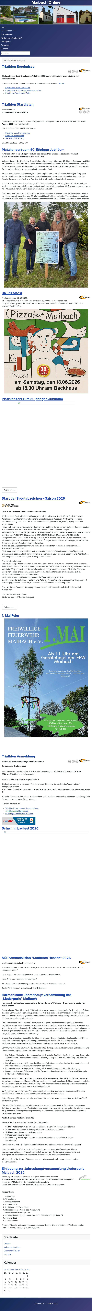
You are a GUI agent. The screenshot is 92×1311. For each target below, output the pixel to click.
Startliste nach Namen (14, 136)
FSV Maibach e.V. (8, 31)
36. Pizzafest (12, 293)
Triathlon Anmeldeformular (16, 811)
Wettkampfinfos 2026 (14, 138)
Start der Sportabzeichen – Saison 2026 (33, 498)
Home (3, 27)
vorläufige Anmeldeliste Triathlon (19, 813)
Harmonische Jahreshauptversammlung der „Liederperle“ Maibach (36, 997)
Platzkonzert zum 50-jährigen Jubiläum (33, 150)
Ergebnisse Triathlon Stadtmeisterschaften (23, 90)
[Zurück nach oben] (89, 1308)
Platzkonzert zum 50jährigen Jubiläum (32, 399)
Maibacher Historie (12, 1251)
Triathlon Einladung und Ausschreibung (21, 808)
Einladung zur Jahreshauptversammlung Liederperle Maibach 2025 (43, 1170)
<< (5, 1269)
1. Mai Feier (10, 615)
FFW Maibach (6, 34)
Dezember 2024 (16, 1269)
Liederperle (5, 41)
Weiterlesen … (9, 490)
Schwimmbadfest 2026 (20, 828)
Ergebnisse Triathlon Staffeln (17, 93)
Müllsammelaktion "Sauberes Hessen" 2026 (36, 958)
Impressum (39, 1303)
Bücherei (4, 49)
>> (28, 1269)
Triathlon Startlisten (18, 104)
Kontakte (7, 1254)
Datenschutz (52, 1303)
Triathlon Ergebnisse (18, 66)
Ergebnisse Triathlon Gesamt (17, 88)
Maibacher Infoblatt (12, 1247)
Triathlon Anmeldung (18, 756)
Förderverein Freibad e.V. (11, 38)
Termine (7, 1243)
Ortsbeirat (5, 45)
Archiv (61, 83)
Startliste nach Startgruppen (17, 133)
